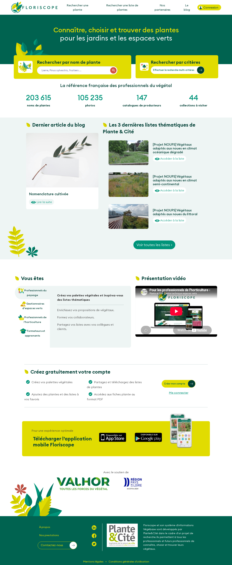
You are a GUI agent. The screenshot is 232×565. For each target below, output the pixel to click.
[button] (177, 70)
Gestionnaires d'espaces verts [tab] (33, 306)
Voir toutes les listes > (154, 244)
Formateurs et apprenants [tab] (35, 333)
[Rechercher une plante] (113, 70)
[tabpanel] (90, 313)
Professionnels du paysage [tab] (35, 293)
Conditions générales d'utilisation (129, 561)
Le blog (186, 7)
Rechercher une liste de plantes (122, 7)
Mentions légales (93, 561)
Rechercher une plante (77, 7)
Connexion (210, 7)
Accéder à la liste (172, 158)
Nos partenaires (162, 7)
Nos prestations (49, 535)
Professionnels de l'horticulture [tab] (35, 319)
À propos (44, 527)
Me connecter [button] (178, 392)
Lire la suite (44, 202)
